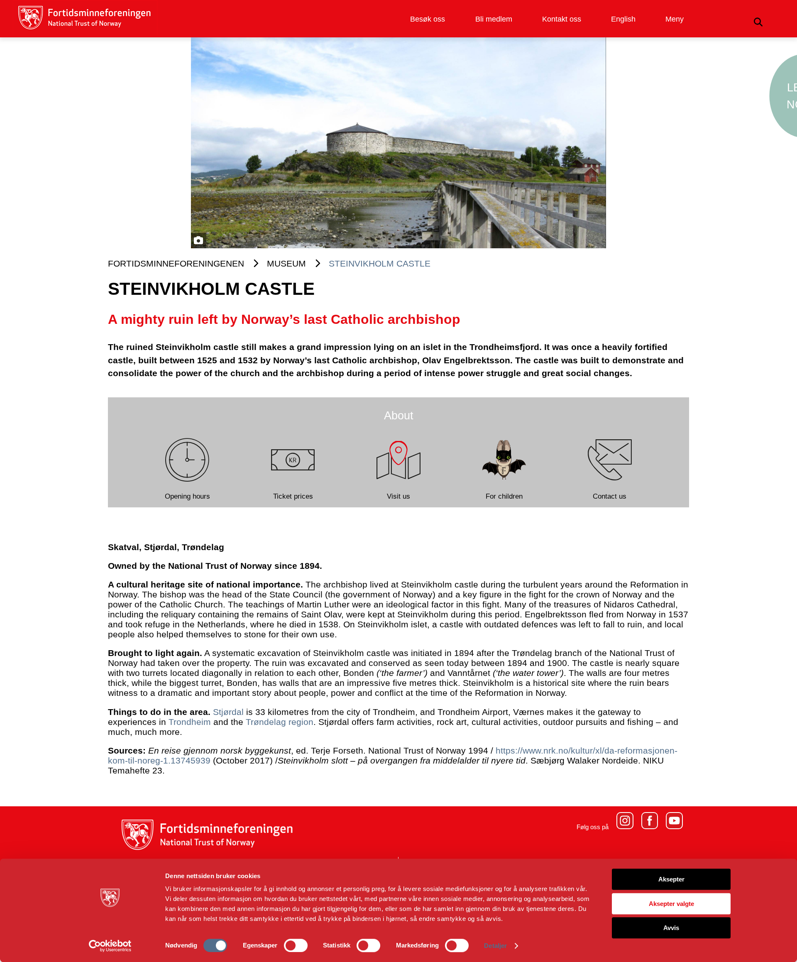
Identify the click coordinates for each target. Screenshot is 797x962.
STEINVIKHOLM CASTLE (379, 263)
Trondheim (190, 722)
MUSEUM (286, 263)
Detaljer (495, 945)
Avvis (671, 927)
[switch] (296, 945)
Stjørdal (228, 712)
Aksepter (671, 879)
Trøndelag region (279, 722)
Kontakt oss (561, 19)
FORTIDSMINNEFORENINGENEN (176, 263)
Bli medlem (493, 19)
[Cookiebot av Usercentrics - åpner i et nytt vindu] (110, 946)
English (623, 19)
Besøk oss (427, 19)
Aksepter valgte (671, 903)
